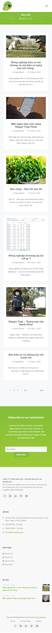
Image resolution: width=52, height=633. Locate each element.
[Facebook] (4, 496)
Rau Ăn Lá (9, 557)
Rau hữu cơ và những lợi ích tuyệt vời (26, 356)
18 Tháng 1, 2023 (34, 329)
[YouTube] (26, 496)
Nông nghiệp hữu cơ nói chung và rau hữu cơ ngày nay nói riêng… (26, 65)
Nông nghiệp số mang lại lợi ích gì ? (26, 257)
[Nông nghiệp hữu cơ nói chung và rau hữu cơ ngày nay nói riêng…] (26, 46)
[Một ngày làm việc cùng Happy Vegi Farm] (26, 108)
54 (25, 390)
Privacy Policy (25, 621)
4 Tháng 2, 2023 (34, 193)
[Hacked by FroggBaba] (7, 6)
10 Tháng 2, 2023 (34, 131)
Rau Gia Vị (9, 564)
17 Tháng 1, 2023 (34, 362)
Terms (12, 621)
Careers (39, 621)
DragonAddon (19, 72)
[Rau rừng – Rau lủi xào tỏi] (26, 170)
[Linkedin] (15, 496)
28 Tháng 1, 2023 (34, 263)
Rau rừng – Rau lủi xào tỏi (26, 188)
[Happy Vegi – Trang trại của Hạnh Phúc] (26, 302)
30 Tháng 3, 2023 (34, 72)
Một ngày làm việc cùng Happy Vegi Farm (26, 125)
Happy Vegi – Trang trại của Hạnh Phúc (26, 323)
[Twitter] (21, 496)
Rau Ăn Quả (9, 561)
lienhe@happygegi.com (14, 532)
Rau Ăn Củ (9, 554)
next (41, 390)
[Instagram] (10, 496)
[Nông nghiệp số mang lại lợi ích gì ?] (26, 234)
